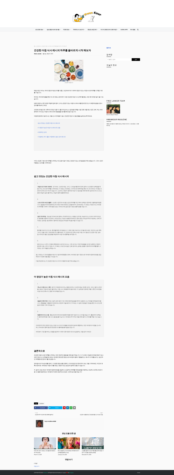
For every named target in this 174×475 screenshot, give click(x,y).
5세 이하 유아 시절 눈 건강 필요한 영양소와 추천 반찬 (44, 451)
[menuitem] (39, 29)
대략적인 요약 (42, 132)
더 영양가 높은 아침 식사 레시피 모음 (49, 127)
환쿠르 (108, 48)
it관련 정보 (66, 29)
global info (124, 29)
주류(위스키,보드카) (78, 29)
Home (138, 472)
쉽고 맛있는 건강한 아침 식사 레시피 (49, 123)
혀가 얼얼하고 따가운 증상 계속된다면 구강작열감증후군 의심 (68, 451)
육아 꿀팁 (132, 29)
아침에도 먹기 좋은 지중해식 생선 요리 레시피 (52, 137)
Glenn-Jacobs (37, 53)
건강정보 (38, 46)
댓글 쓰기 (36, 466)
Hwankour (45, 472)
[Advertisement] (67, 39)
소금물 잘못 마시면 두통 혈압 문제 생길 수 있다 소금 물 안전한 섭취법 (93, 451)
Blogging (71, 472)
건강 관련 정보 (39, 29)
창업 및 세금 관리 (92, 29)
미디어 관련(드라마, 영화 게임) (109, 29)
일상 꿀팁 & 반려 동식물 (53, 29)
